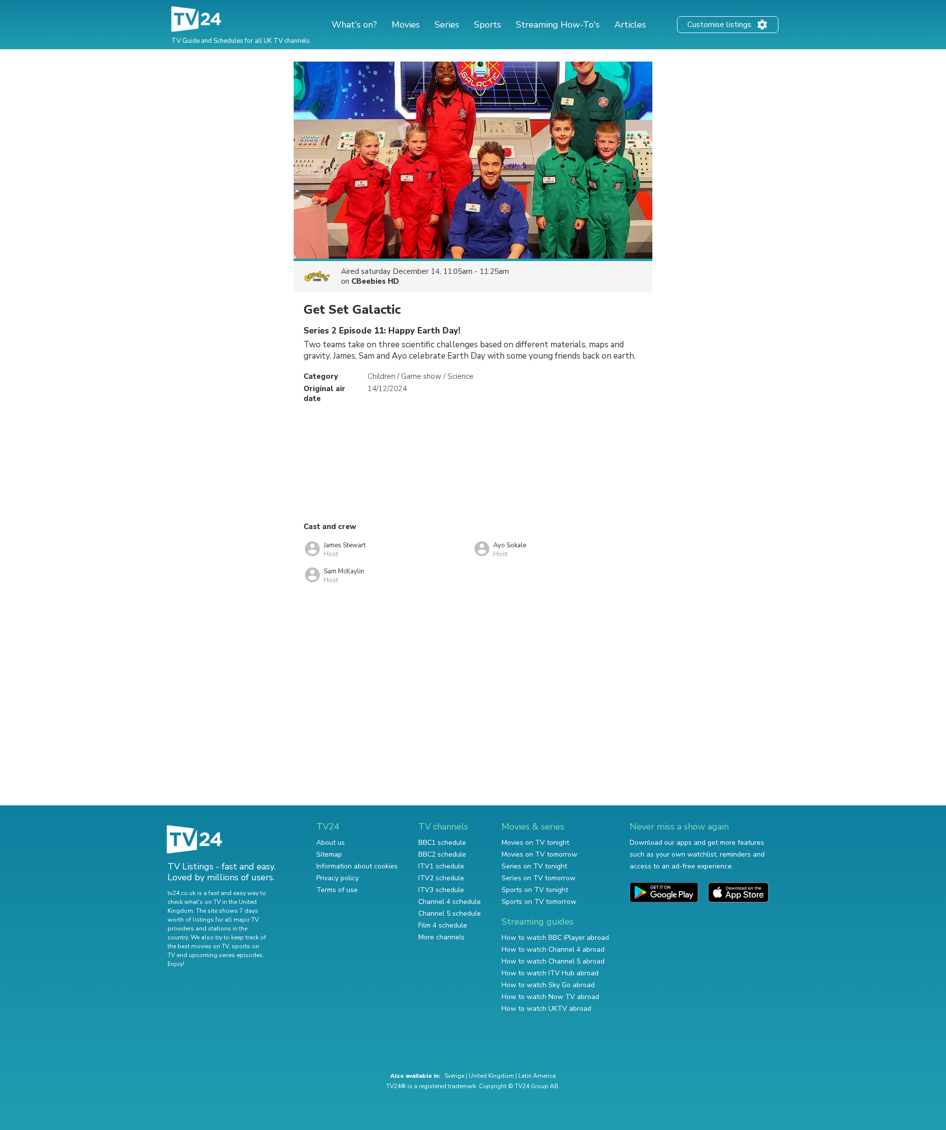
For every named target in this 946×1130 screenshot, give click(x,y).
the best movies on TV (198, 946)
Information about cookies (357, 866)
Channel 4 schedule (449, 901)
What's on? (354, 25)
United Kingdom (491, 1076)
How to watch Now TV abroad (550, 996)
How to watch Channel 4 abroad (553, 949)
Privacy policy (337, 878)
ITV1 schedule (441, 866)
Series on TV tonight (534, 866)
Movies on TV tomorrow (539, 854)
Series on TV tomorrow (538, 878)
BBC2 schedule (442, 854)
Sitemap (329, 854)
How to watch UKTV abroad (546, 1008)
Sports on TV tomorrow (539, 901)
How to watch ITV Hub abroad (550, 973)
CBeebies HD (375, 281)
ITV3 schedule (441, 890)
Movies (406, 25)
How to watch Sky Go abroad (548, 985)
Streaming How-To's (558, 25)
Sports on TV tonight (535, 890)
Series (447, 25)
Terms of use (337, 890)
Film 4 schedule (442, 925)
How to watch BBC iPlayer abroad (555, 937)
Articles (630, 25)
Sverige (454, 1076)
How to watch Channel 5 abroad (553, 961)
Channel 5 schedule (449, 913)
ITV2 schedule (441, 878)
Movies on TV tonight (535, 842)
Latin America (537, 1076)
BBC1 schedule (442, 842)
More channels (441, 937)
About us (330, 842)
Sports (487, 25)
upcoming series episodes (226, 955)
